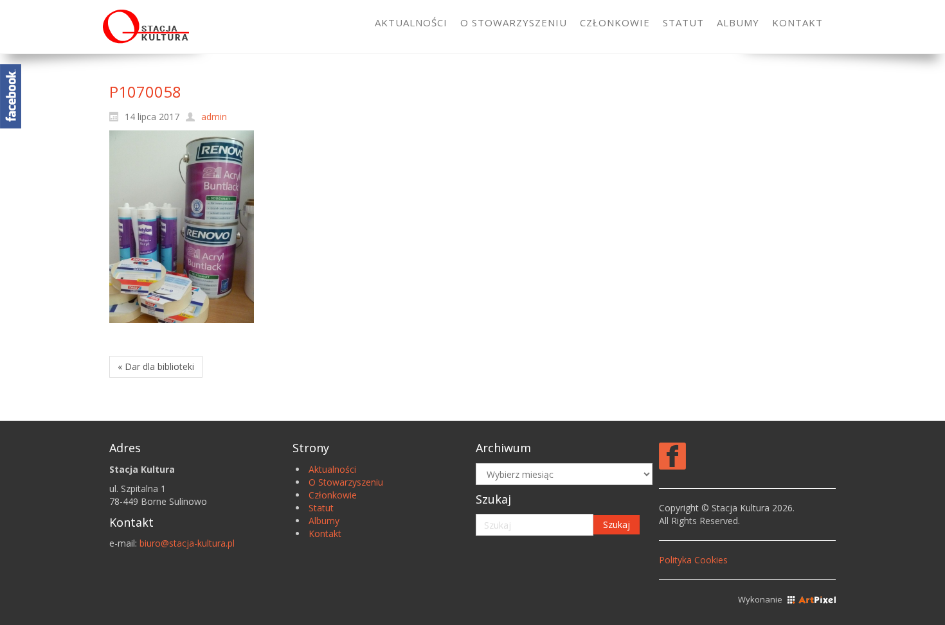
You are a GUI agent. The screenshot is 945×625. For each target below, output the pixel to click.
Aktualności (332, 469)
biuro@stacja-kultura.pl (187, 543)
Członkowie (333, 495)
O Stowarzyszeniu (346, 482)
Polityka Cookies (693, 560)
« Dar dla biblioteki (156, 366)
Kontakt (325, 533)
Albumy (324, 521)
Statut (321, 508)
